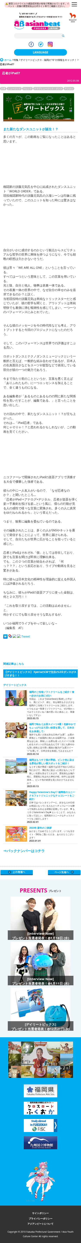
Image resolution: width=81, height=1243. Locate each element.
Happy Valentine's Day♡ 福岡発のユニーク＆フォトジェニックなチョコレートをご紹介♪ (52, 795)
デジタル (69, 88)
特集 (16, 59)
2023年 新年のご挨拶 (40, 827)
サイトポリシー (40, 1213)
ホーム (7, 59)
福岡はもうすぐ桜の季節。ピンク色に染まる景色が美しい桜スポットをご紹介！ (51, 761)
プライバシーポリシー (40, 1218)
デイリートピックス (15, 685)
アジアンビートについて (40, 1223)
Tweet (25, 636)
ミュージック (14, 88)
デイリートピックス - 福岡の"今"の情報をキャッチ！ (49, 59)
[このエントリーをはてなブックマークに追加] (5, 636)
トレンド (27, 88)
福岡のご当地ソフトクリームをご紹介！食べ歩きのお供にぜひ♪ (51, 693)
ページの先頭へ (64, 872)
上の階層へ (16, 872)
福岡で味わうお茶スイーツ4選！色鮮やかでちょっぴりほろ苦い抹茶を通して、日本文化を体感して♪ (52, 727)
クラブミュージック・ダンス (48, 88)
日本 (3, 88)
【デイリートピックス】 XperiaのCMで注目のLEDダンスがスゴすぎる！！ (40, 673)
